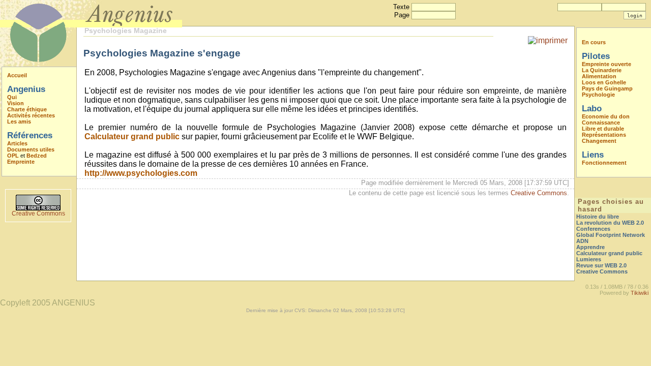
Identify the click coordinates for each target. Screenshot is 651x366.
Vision (15, 103)
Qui (12, 97)
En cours (594, 42)
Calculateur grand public (132, 136)
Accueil (17, 75)
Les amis (19, 121)
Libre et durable (603, 129)
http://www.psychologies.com (140, 173)
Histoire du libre (597, 217)
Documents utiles (30, 149)
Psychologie (598, 95)
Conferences (593, 229)
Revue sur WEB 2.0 (601, 265)
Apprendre (590, 247)
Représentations (604, 135)
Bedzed (36, 155)
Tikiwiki (639, 293)
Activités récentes (31, 115)
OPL (13, 155)
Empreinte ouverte (606, 64)
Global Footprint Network (610, 235)
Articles (17, 143)
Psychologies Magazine (125, 30)
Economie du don (606, 116)
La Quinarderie (602, 70)
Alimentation (599, 76)
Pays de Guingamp (607, 88)
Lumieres (588, 259)
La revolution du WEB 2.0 (610, 223)
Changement (599, 141)
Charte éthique (27, 109)
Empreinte (21, 162)
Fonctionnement (604, 163)
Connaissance (601, 122)
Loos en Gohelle (604, 82)
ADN (582, 241)
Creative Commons (38, 213)
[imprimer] (548, 40)
